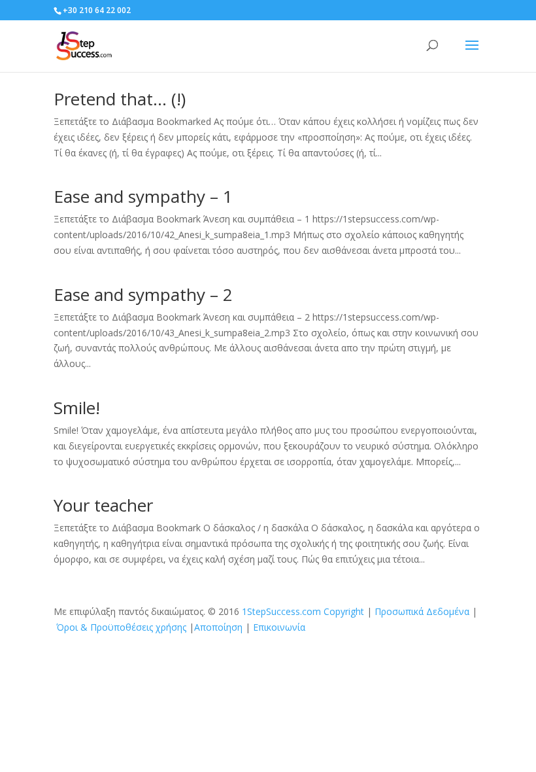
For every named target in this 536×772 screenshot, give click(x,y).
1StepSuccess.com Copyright (303, 611)
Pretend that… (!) (120, 99)
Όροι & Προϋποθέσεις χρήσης (121, 627)
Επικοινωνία (279, 627)
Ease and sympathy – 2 (143, 294)
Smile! (77, 407)
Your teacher (103, 505)
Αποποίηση (218, 627)
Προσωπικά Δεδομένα (422, 611)
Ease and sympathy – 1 (143, 196)
